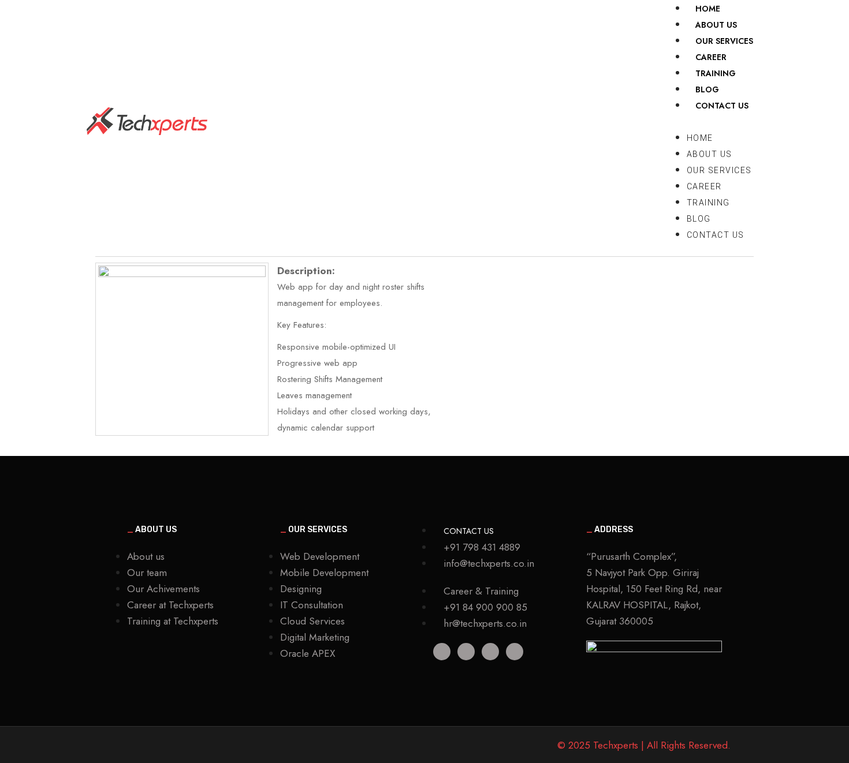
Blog (699, 218)
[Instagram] (514, 651)
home (700, 138)
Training (708, 202)
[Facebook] (490, 651)
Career (704, 186)
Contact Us (722, 105)
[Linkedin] (441, 651)
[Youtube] (466, 651)
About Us (709, 154)
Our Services (719, 170)
